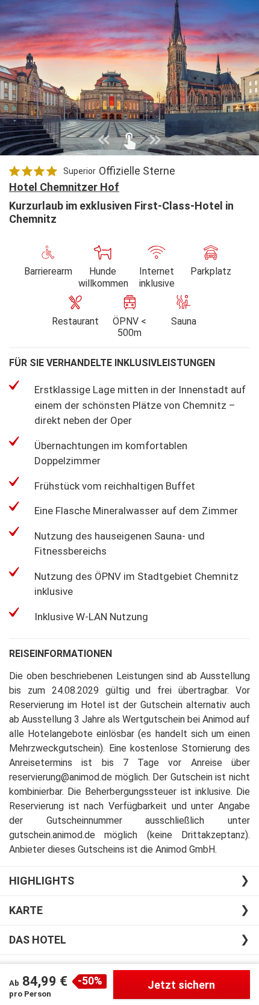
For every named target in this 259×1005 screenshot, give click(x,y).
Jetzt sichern (181, 985)
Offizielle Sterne (137, 170)
